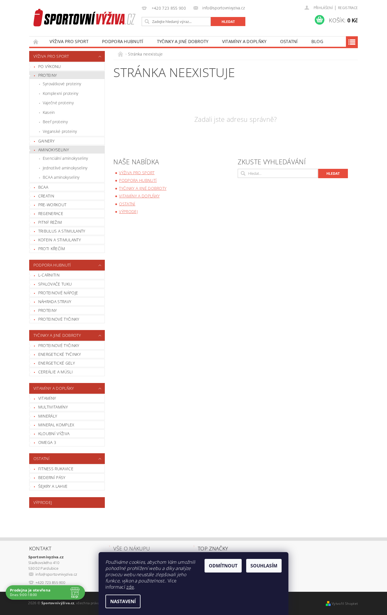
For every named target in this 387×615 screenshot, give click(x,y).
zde (130, 587)
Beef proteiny (55, 121)
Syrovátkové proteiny (62, 83)
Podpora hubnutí (122, 41)
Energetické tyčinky (59, 354)
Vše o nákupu (131, 548)
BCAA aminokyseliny (61, 177)
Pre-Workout (52, 204)
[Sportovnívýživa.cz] (84, 18)
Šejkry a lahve (52, 486)
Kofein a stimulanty (59, 239)
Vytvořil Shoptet (345, 603)
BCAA (43, 187)
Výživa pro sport (69, 41)
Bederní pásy (51, 477)
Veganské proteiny (60, 131)
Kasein (49, 112)
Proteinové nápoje (58, 292)
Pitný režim (50, 222)
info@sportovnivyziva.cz (56, 574)
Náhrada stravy (54, 301)
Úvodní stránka (36, 41)
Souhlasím (263, 566)
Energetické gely (56, 363)
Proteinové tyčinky (58, 319)
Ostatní (289, 41)
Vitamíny (47, 398)
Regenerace (50, 213)
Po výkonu (49, 66)
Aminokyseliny (53, 149)
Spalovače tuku (55, 284)
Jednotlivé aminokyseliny (65, 168)
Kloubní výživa (53, 433)
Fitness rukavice (55, 468)
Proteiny (47, 75)
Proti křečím (51, 248)
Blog (317, 41)
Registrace (348, 7)
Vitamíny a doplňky (244, 41)
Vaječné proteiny (58, 102)
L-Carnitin (48, 275)
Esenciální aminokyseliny (65, 158)
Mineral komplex (56, 424)
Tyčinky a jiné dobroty (183, 41)
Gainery (46, 141)
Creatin (46, 196)
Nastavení (123, 601)
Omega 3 (47, 442)
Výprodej (42, 502)
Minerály (47, 416)
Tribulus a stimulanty (61, 231)
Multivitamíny (53, 407)
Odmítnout (223, 566)
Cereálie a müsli (55, 371)
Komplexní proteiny (60, 93)
